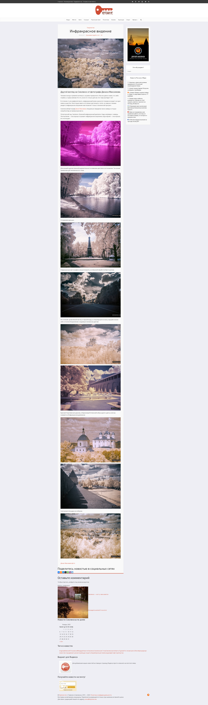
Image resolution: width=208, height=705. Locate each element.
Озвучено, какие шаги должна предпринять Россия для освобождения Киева (137, 84)
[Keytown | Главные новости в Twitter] (139, 1)
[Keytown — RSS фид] (148, 1)
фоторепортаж (119, 653)
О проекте (60, 1)
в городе (67, 653)
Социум (86, 19)
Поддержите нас (78, 1)
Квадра (80, 651)
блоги (137, 651)
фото (73, 563)
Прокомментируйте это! (92, 35)
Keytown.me (63, 695)
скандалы (107, 653)
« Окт (61, 641)
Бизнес (113, 19)
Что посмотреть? (129, 651)
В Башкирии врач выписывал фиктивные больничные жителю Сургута (137, 107)
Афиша (134, 19)
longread (62, 651)
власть (72, 653)
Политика (106, 19)
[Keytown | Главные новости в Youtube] (142, 1)
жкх (76, 653)
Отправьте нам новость (89, 1)
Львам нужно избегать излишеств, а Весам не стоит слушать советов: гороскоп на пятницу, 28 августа (136, 101)
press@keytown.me (91, 699)
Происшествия (95, 19)
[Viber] (70, 572)
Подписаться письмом (68, 689)
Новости (85, 651)
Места (74, 19)
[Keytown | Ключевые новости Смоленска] (104, 10)
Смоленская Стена (100, 651)
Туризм (121, 651)
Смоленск (91, 651)
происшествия (99, 653)
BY (101, 35)
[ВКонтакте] (59, 572)
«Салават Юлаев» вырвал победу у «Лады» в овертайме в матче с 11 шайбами (138, 94)
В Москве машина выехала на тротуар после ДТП (137, 120)
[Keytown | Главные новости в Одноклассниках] (135, 1)
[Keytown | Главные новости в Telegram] (145, 1)
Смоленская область (112, 651)
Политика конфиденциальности (101, 695)
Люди (68, 19)
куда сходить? (86, 653)
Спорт (128, 19)
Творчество (90, 28)
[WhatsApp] (68, 572)
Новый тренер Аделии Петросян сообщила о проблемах (138, 89)
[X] (65, 572)
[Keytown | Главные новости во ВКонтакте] (132, 1)
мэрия (93, 653)
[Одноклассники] (61, 572)
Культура (121, 19)
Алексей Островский (71, 651)
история (79, 653)
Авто (80, 19)
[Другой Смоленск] (138, 44)
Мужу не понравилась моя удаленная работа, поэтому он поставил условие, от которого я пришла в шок (137, 114)
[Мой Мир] (63, 572)
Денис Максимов (80, 109)
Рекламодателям (68, 1)
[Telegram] (72, 572)
